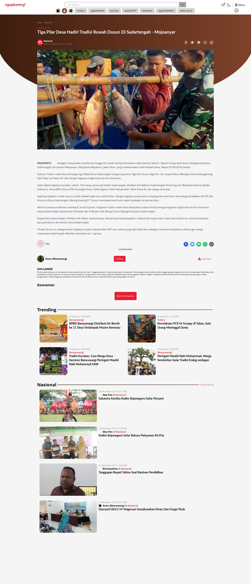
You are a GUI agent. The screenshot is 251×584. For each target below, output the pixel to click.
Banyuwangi (76, 319)
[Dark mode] (228, 5)
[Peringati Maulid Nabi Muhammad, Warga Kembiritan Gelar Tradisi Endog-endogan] (142, 361)
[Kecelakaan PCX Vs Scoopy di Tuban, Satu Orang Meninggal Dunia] (142, 329)
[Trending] (58, 10)
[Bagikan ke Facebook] (186, 42)
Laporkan (206, 258)
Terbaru (81, 10)
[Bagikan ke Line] (199, 42)
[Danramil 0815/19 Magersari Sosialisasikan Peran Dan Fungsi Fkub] (68, 516)
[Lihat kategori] (236, 10)
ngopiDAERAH (97, 10)
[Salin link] (211, 42)
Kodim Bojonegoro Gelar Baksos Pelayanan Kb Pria (131, 435)
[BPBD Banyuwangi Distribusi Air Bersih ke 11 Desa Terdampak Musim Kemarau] (53, 329)
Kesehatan (147, 10)
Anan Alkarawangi (56, 258)
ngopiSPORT (130, 10)
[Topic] (70, 10)
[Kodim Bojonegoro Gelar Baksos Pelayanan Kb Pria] (68, 443)
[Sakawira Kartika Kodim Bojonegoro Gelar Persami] (68, 406)
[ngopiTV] (223, 5)
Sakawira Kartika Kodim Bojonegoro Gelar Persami (131, 398)
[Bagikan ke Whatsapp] (205, 42)
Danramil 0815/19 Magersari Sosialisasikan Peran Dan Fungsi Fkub (142, 509)
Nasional (114, 10)
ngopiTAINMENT (166, 10)
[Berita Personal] (64, 10)
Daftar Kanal (186, 10)
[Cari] (182, 4)
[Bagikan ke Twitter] (192, 42)
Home (39, 23)
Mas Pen (107, 394)
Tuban (161, 319)
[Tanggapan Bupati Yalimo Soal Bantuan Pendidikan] (68, 479)
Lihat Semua (207, 384)
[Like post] (40, 243)
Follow (119, 258)
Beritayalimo (110, 468)
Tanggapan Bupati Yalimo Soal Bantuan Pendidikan (131, 472)
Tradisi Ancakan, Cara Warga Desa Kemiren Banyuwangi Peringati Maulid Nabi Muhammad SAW (94, 360)
